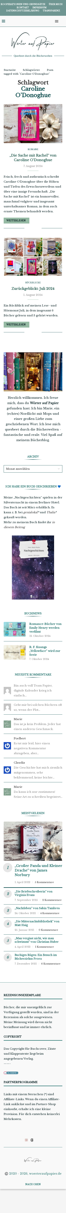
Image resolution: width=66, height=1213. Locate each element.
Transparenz (51, 10)
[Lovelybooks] (26, 1140)
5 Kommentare (44, 882)
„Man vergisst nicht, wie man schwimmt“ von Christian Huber (37, 940)
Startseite (10, 70)
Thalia (50, 512)
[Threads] (32, 1140)
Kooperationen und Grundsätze (23, 4)
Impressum (39, 7)
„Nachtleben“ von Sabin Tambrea (37, 908)
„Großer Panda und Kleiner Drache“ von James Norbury (38, 870)
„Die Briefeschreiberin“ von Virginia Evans (33, 893)
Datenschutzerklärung (22, 10)
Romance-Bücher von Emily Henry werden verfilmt (45, 627)
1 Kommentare (44, 946)
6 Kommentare (50, 963)
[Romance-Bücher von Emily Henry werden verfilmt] (15, 629)
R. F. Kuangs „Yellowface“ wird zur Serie (44, 650)
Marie (18, 719)
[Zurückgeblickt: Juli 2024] (33, 256)
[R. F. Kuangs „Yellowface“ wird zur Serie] (15, 652)
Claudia (19, 762)
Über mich (56, 4)
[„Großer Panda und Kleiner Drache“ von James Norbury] (33, 841)
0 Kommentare (48, 929)
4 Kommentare (49, 913)
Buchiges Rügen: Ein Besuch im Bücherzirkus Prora (36, 956)
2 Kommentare (52, 900)
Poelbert (20, 738)
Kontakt (23, 7)
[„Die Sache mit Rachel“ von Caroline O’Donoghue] (33, 123)
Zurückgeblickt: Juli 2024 (33, 289)
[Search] (62, 21)
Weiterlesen (16, 220)
